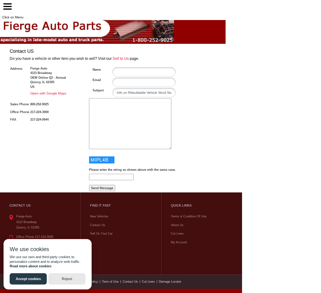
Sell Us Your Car (101, 233)
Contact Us (97, 225)
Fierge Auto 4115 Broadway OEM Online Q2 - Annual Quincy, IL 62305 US (48, 78)
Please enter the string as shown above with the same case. (132, 169)
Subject (94, 90)
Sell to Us (121, 59)
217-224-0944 (39, 119)
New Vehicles (99, 216)
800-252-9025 (39, 104)
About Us (177, 225)
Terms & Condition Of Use (189, 216)
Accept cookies (28, 279)
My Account (179, 242)
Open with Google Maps (48, 93)
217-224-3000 (39, 112)
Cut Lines (177, 233)
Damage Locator (170, 281)
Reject (67, 279)
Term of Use (110, 281)
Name (94, 69)
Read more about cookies (30, 266)
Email (94, 80)
